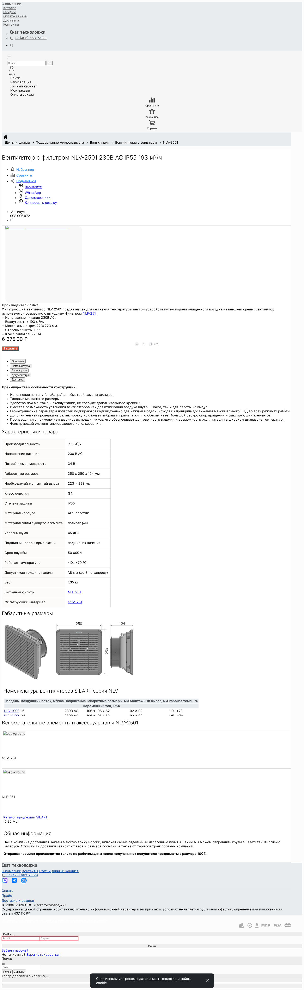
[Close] (13, 935)
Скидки (9, 12)
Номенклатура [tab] (21, 365)
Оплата (15, 16)
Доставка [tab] (17, 379)
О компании (11, 4)
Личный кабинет (23, 86)
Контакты (11, 24)
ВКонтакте (33, 187)
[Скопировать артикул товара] (11, 219)
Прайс (7, 895)
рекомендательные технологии (151, 979)
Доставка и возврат (18, 900)
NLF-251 (89, 313)
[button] (23, 181)
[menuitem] (11, 4)
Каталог (9, 8)
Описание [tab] (18, 361)
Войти (15, 78)
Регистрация (20, 82)
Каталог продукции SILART (25, 817)
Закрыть (19, 971)
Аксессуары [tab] (19, 370)
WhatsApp (33, 193)
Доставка (11, 20)
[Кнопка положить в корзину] (10, 348)
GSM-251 (75, 602)
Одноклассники (37, 198)
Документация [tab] (21, 375)
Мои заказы (20, 90)
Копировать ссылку (41, 202)
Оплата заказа (22, 94)
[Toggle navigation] (9, 56)
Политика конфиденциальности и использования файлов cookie (55, 921)
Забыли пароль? (15, 950)
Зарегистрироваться (43, 954)
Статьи (45, 871)
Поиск (7, 971)
